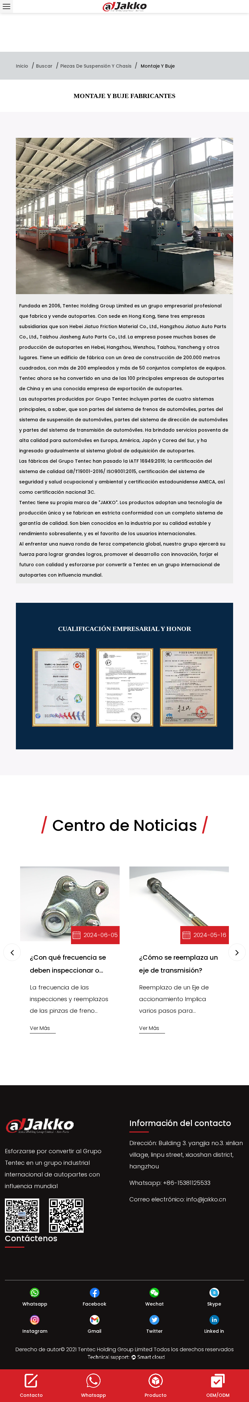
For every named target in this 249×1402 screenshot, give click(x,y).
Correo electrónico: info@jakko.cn (177, 1199)
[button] (237, 952)
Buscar (44, 66)
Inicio (22, 66)
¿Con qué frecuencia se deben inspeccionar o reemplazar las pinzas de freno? (68, 965)
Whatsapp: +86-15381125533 (169, 1183)
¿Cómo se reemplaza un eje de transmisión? (178, 964)
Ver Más (40, 1028)
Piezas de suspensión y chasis (96, 66)
